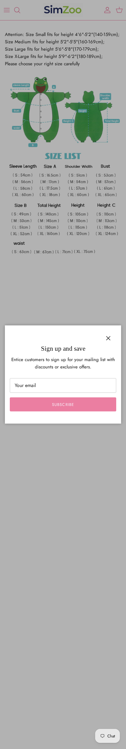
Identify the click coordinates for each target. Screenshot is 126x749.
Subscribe (63, 404)
